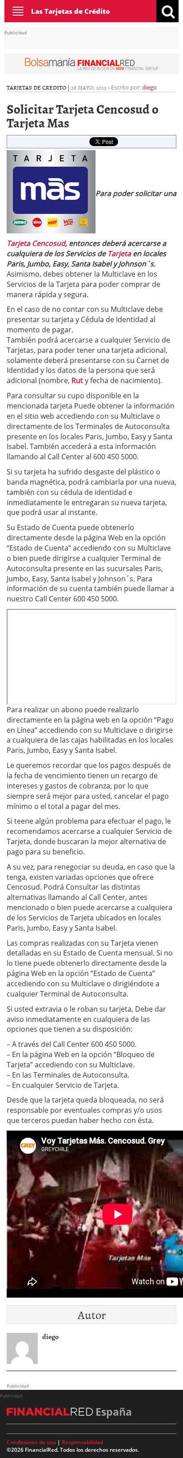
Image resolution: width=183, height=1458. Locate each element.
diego (149, 87)
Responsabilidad (82, 1442)
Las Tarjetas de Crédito (70, 11)
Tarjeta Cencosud (36, 243)
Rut (77, 380)
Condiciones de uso (31, 1442)
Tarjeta (119, 253)
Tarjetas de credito (36, 87)
